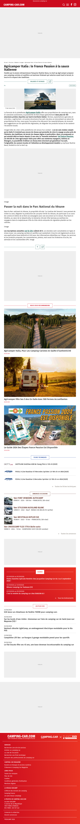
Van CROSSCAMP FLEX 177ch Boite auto (22, 526)
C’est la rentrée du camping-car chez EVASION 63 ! (25, 593)
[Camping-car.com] (14, 4)
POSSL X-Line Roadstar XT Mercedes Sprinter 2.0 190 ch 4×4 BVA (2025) (42, 472)
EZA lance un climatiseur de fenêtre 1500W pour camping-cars (30, 612)
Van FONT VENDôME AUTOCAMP (28, 498)
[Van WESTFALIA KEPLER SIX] (8, 520)
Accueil (6, 62)
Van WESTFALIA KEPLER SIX (26, 517)
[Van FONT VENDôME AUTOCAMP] (8, 501)
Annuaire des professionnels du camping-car (19, 758)
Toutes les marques (10, 773)
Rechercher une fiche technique (15, 755)
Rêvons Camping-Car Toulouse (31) (20, 587)
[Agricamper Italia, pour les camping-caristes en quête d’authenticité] (40, 328)
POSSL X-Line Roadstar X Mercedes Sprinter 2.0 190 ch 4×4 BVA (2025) (41, 479)
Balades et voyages (19, 62)
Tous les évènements (65, 598)
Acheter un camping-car (12, 750)
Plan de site (8, 776)
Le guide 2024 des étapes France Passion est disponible (31, 447)
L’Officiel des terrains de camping (15, 791)
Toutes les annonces (68, 534)
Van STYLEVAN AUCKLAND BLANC (29, 507)
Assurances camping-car (40, 1)
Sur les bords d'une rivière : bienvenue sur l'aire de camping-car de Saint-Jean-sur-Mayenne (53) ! (39, 620)
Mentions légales (10, 783)
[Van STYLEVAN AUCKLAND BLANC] (8, 510)
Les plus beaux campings (12, 796)
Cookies (7, 778)
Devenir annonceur (10, 815)
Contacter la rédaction (11, 812)
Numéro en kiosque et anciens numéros (17, 765)
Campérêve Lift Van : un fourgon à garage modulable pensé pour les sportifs (36, 637)
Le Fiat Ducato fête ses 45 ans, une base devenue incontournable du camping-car (39, 645)
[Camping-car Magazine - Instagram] (75, 4)
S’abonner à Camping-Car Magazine (16, 767)
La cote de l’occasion (11, 753)
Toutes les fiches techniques (65, 486)
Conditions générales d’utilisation (15, 781)
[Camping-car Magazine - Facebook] (71, 4)
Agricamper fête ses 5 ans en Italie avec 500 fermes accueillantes (35, 399)
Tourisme (11, 62)
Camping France (9, 793)
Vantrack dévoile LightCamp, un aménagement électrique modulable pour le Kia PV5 (38, 629)
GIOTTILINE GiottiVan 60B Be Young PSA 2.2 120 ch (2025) (36, 464)
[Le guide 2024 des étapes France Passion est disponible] (40, 425)
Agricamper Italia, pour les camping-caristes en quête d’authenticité (37, 351)
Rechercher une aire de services (15, 748)
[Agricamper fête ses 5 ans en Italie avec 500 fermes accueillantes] (40, 377)
